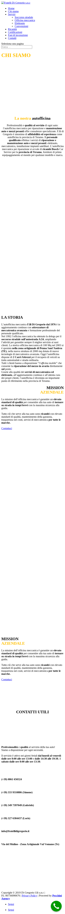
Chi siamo (13, 11)
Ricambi (12, 29)
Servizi (11, 14)
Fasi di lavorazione (18, 35)
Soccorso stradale (24, 17)
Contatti (12, 38)
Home (11, 8)
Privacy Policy (29, 895)
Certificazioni (15, 32)
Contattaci (6, 428)
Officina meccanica (25, 20)
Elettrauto (20, 23)
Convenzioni (21, 26)
